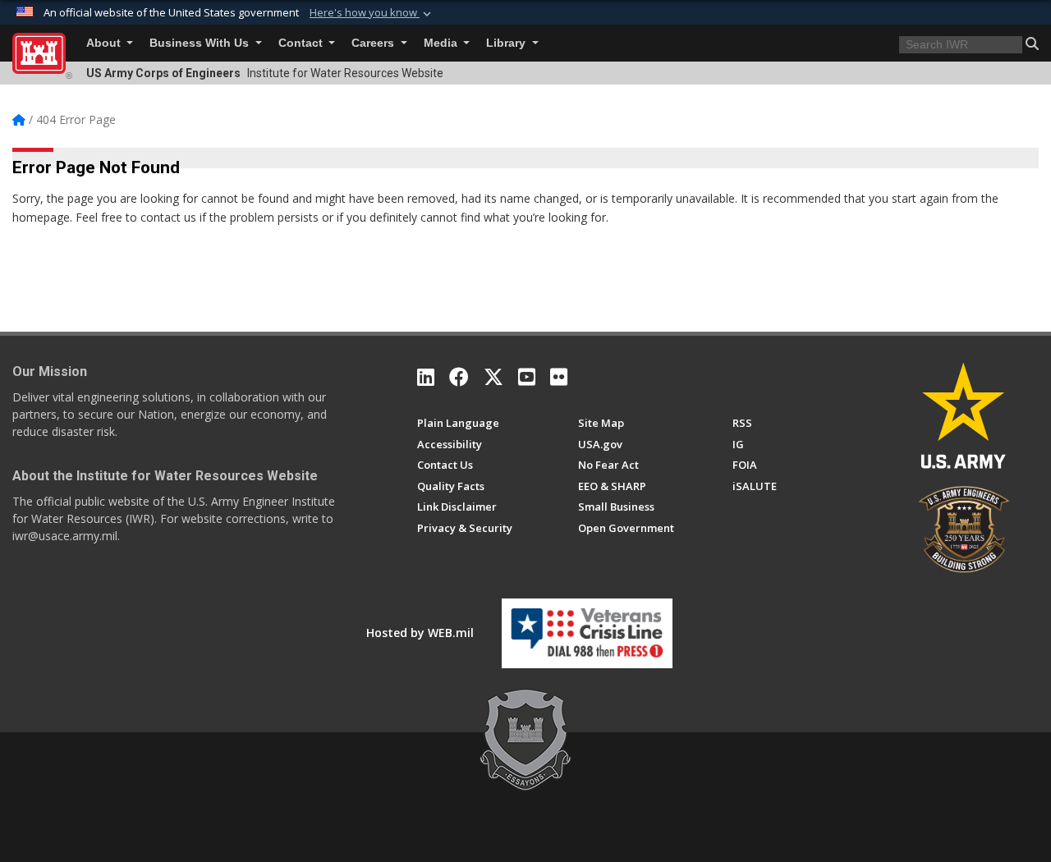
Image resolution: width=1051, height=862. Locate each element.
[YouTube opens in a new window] (526, 377)
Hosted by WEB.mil (420, 632)
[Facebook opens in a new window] (459, 377)
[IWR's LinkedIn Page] (425, 377)
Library (507, 43)
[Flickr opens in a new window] (558, 377)
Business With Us (200, 43)
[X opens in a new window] (493, 377)
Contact (302, 43)
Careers (374, 43)
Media (442, 43)
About (105, 43)
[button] (372, 13)
